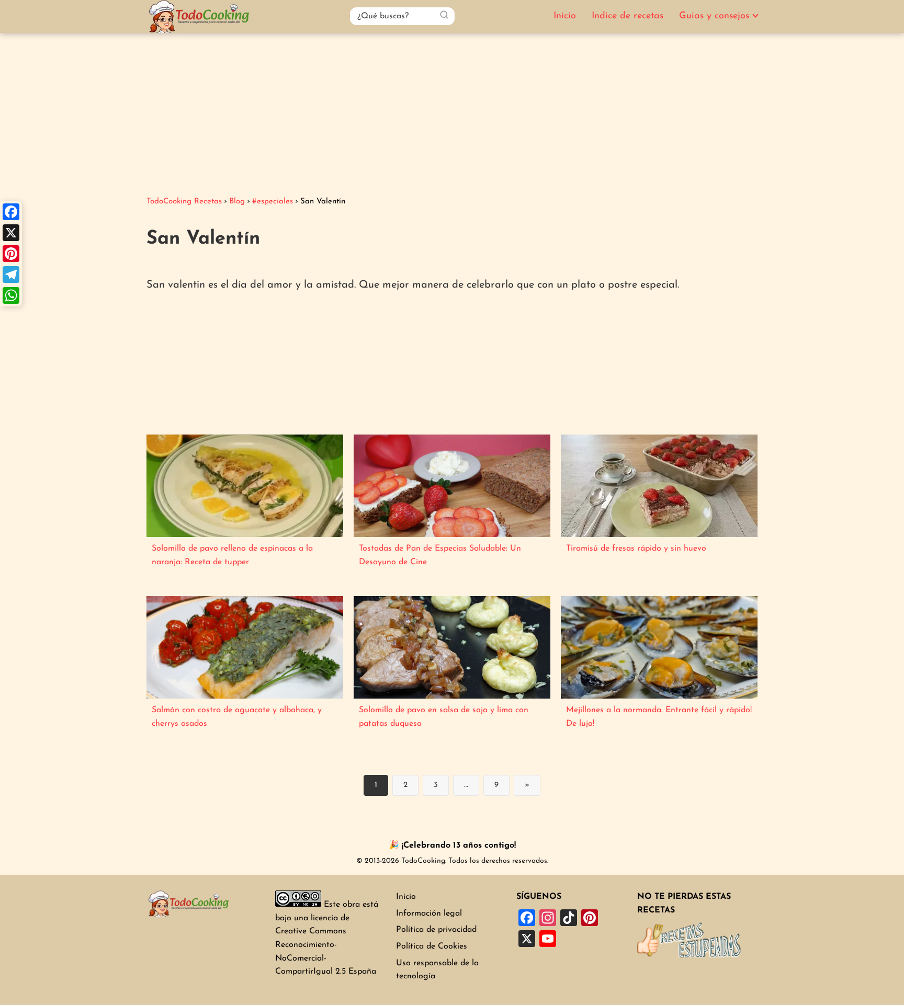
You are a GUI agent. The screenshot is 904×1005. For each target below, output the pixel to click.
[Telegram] (11, 274)
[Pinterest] (11, 253)
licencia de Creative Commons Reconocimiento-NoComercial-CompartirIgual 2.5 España (325, 945)
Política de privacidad (436, 930)
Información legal (429, 913)
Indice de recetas (627, 16)
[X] (11, 232)
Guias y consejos (714, 16)
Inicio (564, 16)
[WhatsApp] (11, 295)
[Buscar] (444, 15)
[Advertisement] (452, 111)
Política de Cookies (431, 946)
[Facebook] (11, 211)
